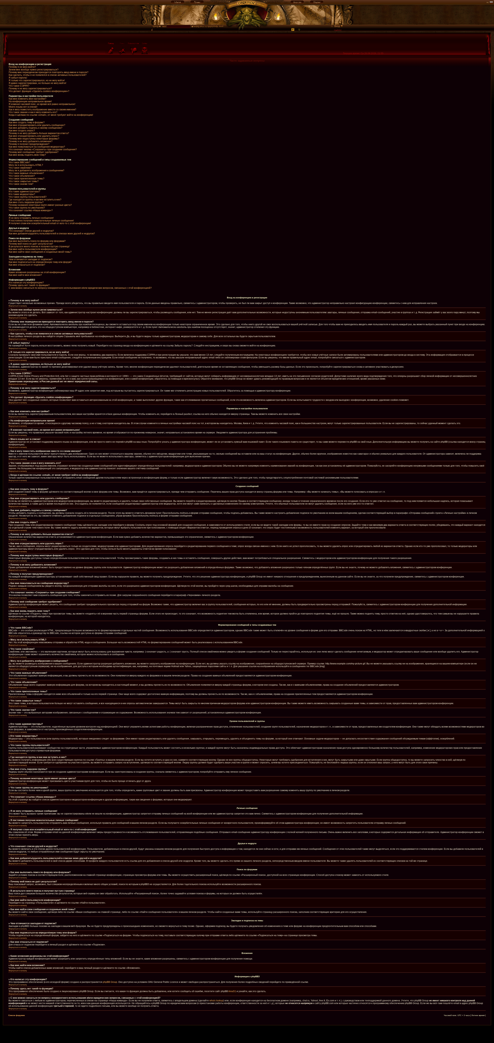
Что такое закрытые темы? (24, 181)
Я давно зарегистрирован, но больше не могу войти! (37, 83)
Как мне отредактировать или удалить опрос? (34, 136)
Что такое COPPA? (19, 85)
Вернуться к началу (18, 306)
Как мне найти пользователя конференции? (33, 249)
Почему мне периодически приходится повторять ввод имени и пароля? (48, 72)
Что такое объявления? (22, 176)
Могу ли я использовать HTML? (26, 165)
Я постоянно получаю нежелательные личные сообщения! (41, 220)
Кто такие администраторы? (24, 191)
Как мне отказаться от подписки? (27, 264)
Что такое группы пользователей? (28, 197)
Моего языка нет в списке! (23, 106)
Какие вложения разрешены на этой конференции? (37, 272)
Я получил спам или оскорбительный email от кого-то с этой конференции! (50, 223)
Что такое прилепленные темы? (26, 178)
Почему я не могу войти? (22, 67)
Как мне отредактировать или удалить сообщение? (37, 125)
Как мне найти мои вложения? (25, 275)
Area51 (232, 991)
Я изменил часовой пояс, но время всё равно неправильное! (42, 104)
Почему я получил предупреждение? (29, 144)
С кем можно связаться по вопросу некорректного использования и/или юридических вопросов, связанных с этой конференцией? (80, 288)
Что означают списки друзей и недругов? (31, 231)
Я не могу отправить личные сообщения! (31, 218)
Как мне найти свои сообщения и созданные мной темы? (40, 252)
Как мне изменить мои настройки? (27, 98)
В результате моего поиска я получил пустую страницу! (39, 246)
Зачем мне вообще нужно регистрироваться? (33, 69)
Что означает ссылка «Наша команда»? (31, 210)
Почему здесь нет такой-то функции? (29, 285)
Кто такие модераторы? (22, 194)
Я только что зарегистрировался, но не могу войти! (37, 80)
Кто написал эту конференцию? (26, 282)
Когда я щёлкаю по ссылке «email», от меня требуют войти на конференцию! (51, 115)
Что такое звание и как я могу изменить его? (33, 112)
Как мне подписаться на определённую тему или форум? (40, 262)
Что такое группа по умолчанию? (27, 207)
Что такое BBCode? (19, 162)
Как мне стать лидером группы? (26, 202)
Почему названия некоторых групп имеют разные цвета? (40, 205)
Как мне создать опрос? (22, 130)
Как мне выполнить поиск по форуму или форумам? (37, 241)
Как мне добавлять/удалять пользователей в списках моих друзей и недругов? (52, 233)
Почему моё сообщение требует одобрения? (33, 152)
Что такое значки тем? (21, 184)
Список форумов (16, 1015)
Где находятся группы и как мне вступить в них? (35, 199)
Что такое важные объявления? (26, 173)
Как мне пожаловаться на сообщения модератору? (37, 146)
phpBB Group (110, 982)
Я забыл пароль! (18, 77)
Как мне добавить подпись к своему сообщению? (35, 128)
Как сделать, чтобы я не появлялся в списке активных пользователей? (47, 75)
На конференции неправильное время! (30, 101)
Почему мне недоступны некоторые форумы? (34, 138)
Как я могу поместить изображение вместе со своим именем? (42, 109)
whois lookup (216, 1000)
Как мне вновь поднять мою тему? (27, 155)
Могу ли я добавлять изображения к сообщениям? (36, 170)
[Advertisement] (247, 1034)
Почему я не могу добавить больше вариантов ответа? (39, 133)
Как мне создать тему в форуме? (27, 122)
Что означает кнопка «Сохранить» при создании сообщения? (43, 149)
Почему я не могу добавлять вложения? (30, 141)
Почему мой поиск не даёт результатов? (31, 243)
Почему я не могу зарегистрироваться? (30, 88)
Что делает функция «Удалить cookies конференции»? (39, 91)
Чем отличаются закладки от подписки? (30, 259)
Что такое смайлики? (20, 167)
